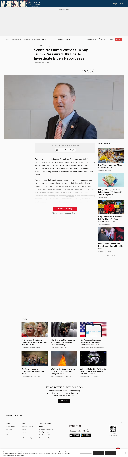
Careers (24, 432)
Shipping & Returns (44, 432)
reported (70, 196)
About (24, 423)
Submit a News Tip (44, 438)
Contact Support (27, 435)
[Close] (125, 453)
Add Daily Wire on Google (66, 150)
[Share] (92, 71)
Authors (24, 429)
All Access (27, 39)
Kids (7, 435)
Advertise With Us (27, 426)
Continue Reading (65, 209)
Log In (75, 213)
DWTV (44, 39)
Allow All (110, 453)
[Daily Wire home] (64, 39)
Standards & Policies (45, 435)
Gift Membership (27, 438)
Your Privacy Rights (45, 423)
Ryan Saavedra (39, 63)
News (7, 39)
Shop (7, 432)
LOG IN (111, 39)
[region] (64, 453)
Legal (41, 426)
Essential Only (98, 453)
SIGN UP (118, 39)
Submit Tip (64, 401)
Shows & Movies (16, 39)
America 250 (36, 39)
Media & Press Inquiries (46, 429)
